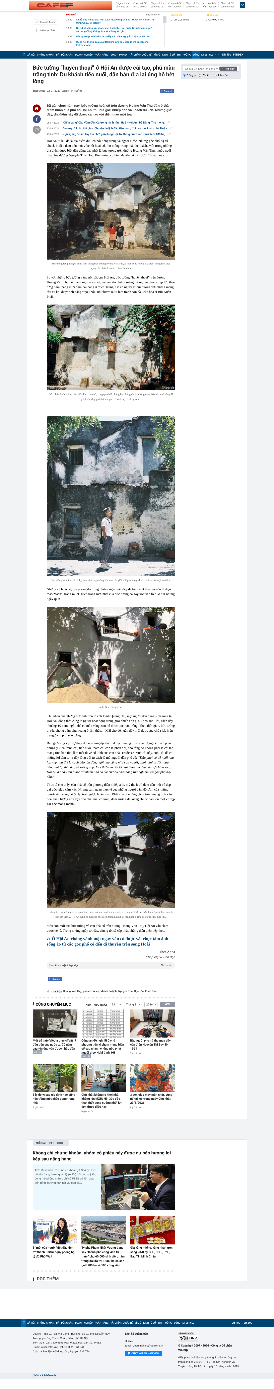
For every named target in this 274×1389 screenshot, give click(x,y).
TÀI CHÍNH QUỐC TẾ (140, 54)
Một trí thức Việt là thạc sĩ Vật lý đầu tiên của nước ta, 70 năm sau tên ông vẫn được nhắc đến (54, 1044)
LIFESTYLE (207, 54)
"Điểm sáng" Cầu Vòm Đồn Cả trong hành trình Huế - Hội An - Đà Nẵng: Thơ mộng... (114, 122)
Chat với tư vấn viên (145, 1353)
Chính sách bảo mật (44, 1375)
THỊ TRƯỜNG (184, 54)
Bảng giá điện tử (48, 22)
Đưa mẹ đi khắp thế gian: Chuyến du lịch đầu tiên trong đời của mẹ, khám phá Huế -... (116, 128)
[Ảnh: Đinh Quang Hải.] (111, 655)
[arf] (111, 970)
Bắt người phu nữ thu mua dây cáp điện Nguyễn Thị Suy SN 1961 (150, 1044)
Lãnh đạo (223, 75)
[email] (37, 130)
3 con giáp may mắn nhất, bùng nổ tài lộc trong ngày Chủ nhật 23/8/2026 (151, 1099)
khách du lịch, (109, 991)
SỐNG (196, 54)
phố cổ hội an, (91, 991)
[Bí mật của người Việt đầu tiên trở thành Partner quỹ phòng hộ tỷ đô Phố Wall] (55, 1230)
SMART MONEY (119, 54)
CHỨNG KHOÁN (45, 54)
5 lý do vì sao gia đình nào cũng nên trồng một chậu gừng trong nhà (54, 1099)
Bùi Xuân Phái (148, 991)
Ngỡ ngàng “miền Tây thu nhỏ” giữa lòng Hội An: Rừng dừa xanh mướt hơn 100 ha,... (115, 134)
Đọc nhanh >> (153, 14)
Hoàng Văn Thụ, (72, 991)
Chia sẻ (168, 91)
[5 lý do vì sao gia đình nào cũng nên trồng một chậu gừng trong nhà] (55, 1078)
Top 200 (247, 1322)
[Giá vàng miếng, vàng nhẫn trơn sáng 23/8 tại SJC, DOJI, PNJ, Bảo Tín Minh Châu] (152, 1230)
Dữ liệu (226, 54)
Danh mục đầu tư (48, 30)
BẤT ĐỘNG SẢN (64, 54)
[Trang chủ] (23, 54)
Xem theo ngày (96, 1004)
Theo (110, 965)
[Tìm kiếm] (228, 69)
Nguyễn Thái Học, (129, 991)
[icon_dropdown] (242, 5)
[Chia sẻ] (37, 119)
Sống (78, 90)
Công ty (191, 75)
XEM (167, 1004)
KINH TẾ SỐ (168, 54)
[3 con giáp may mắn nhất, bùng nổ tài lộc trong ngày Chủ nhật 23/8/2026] (152, 1078)
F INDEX (238, 54)
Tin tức (207, 75)
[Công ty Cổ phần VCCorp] (209, 1336)
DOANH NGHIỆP (84, 54)
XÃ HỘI (31, 54)
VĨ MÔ (156, 54)
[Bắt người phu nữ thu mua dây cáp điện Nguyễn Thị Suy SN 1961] (152, 1023)
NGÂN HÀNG (102, 54)
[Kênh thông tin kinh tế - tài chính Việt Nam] (70, 5)
